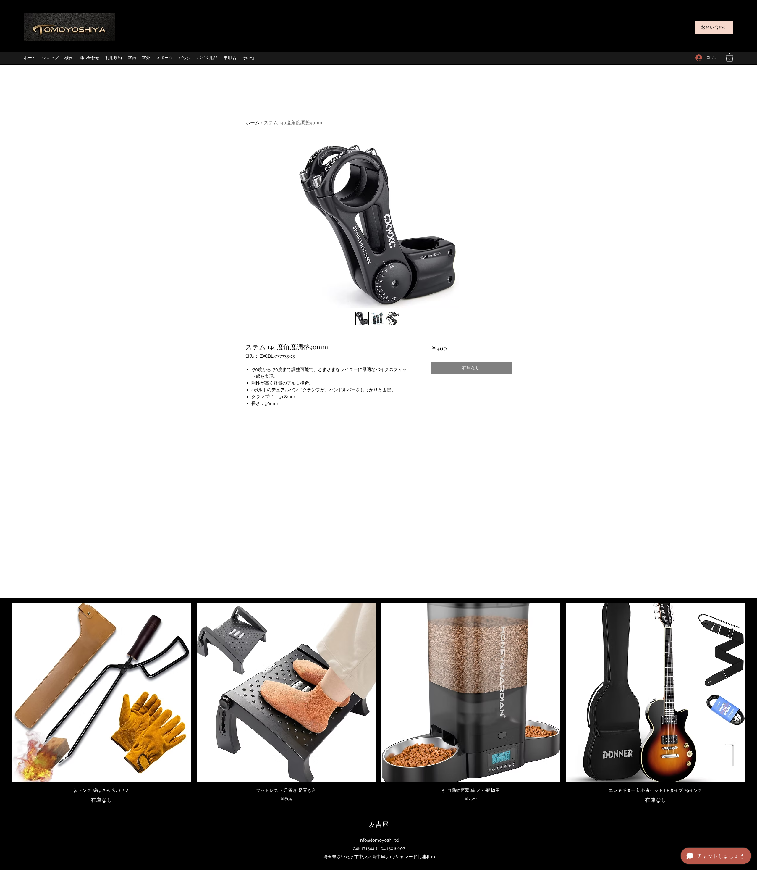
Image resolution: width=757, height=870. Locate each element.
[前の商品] (3, 691)
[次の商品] (753, 691)
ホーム (252, 122)
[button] (729, 57)
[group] (378, 703)
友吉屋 (379, 824)
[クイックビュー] (101, 692)
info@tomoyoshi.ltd (379, 840)
